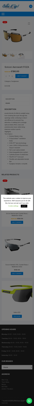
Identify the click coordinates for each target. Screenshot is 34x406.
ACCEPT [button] (24, 206)
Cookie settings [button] (13, 206)
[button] (29, 401)
